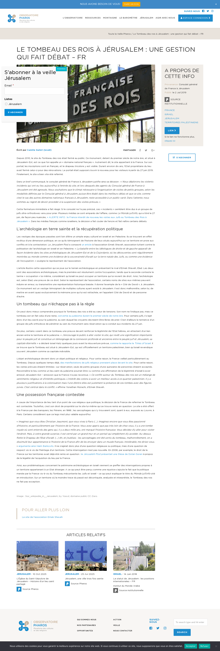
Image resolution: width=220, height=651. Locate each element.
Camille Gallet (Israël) (39, 150)
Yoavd (65, 496)
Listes (8, 99)
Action (117, 620)
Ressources (93, 18)
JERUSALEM (24, 574)
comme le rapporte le (130, 343)
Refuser (204, 646)
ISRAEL (117, 574)
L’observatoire (73, 18)
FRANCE (170, 110)
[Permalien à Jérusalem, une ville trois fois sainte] (86, 570)
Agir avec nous (165, 18)
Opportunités (85, 631)
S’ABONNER (183, 158)
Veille (116, 625)
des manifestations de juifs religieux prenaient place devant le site (96, 363)
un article (86, 245)
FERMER (61, 69)
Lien (171, 131)
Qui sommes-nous (86, 620)
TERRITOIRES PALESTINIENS (181, 122)
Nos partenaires (86, 625)
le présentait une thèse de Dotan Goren (112, 454)
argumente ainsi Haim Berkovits (36, 446)
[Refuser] (216, 646)
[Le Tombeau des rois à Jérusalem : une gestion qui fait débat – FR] (86, 104)
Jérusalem (146, 18)
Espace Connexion (195, 18)
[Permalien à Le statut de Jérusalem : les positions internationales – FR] (134, 570)
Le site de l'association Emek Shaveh (42, 517)
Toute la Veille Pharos (119, 34)
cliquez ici (170, 141)
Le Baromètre (128, 18)
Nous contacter (122, 631)
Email (9, 85)
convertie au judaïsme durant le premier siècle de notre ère (90, 316)
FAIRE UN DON (131, 4)
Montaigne (110, 18)
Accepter (191, 646)
